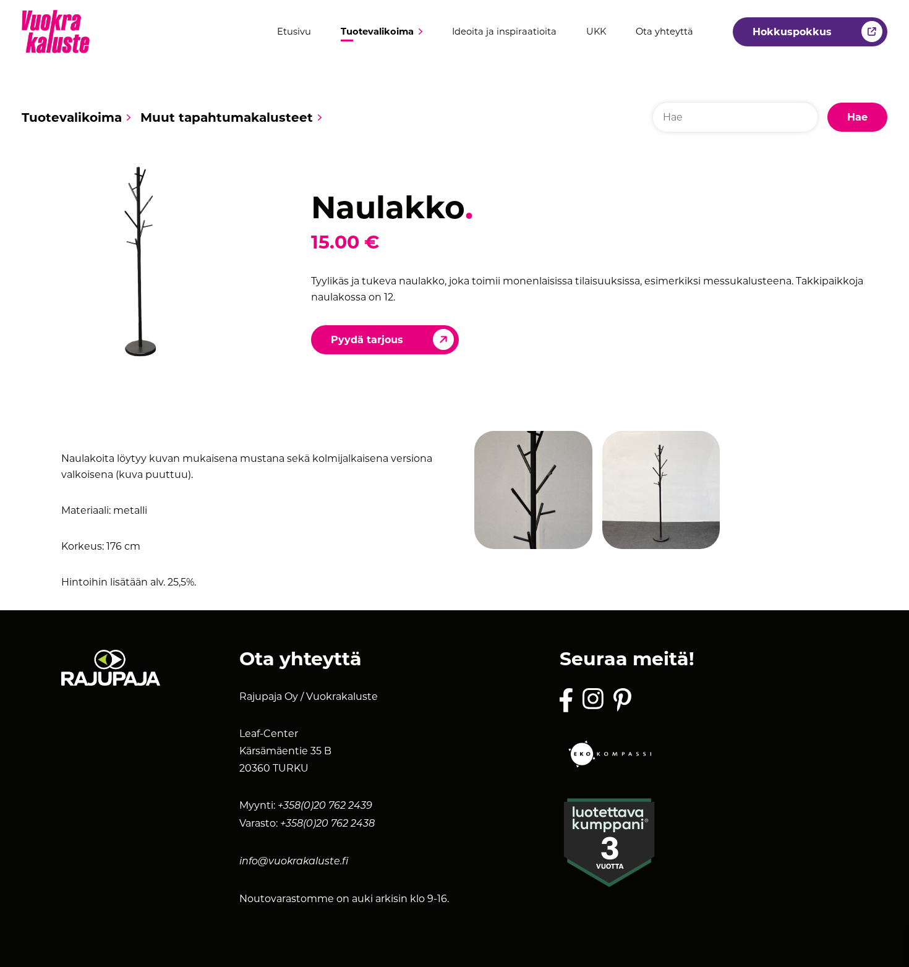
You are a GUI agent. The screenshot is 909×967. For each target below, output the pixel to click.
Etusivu (294, 31)
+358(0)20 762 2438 (327, 824)
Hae (857, 117)
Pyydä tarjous (367, 340)
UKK (596, 31)
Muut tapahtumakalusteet (226, 117)
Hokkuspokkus (792, 32)
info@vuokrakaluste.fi (293, 862)
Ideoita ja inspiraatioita (504, 31)
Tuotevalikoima (377, 31)
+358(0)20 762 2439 (325, 806)
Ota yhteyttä (664, 31)
